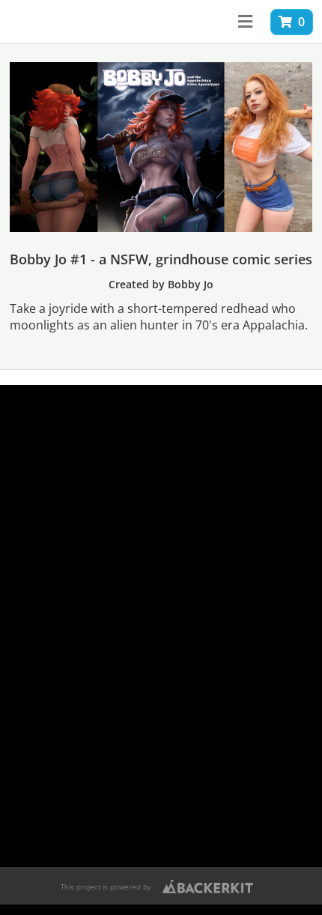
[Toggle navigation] (245, 21)
